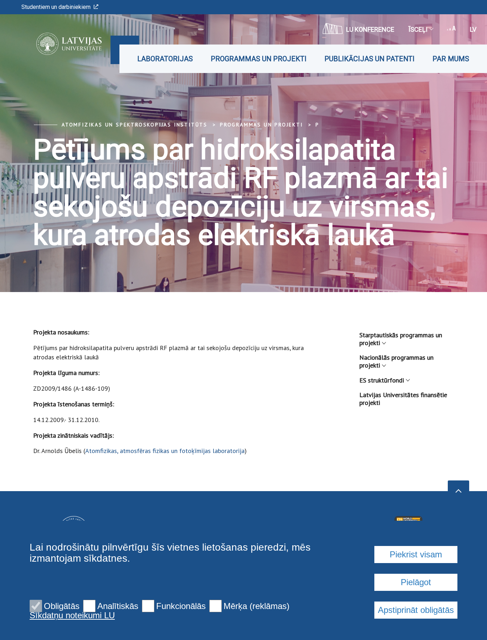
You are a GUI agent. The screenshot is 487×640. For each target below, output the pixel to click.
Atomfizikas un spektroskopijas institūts (134, 124)
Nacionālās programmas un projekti (396, 361)
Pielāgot (416, 582)
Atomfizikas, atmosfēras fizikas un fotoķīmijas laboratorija (165, 451)
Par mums (450, 58)
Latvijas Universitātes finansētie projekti (403, 399)
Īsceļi (418, 29)
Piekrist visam (416, 554)
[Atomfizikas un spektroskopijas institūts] (58, 44)
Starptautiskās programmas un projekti (400, 339)
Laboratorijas (165, 58)
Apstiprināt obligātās (416, 610)
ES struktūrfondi (381, 380)
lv (473, 29)
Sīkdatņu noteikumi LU (72, 615)
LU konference (370, 29)
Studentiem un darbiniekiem (56, 7)
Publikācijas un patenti (369, 58)
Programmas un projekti (259, 58)
